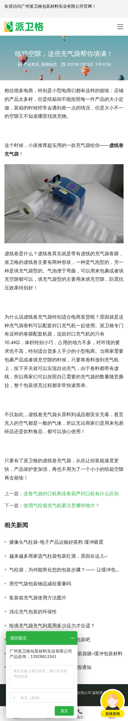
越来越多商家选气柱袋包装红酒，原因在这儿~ (58, 556)
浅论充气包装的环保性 (33, 611)
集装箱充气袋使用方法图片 (37, 597)
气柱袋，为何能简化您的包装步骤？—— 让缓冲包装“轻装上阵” (66, 569)
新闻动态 (49, 64)
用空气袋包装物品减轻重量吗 (40, 583)
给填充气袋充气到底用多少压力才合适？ (52, 625)
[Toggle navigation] (120, 26)
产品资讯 (31, 64)
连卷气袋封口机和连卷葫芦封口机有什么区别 (71, 493)
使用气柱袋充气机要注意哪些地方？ (62, 505)
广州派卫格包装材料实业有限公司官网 (56, 6)
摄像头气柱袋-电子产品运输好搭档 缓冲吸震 (56, 542)
